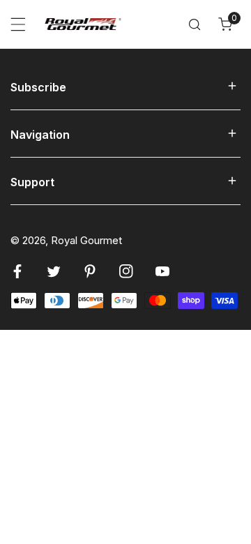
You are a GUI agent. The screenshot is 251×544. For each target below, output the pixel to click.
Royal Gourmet (86, 240)
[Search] (194, 24)
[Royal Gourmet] (83, 23)
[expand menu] (18, 24)
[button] (225, 24)
